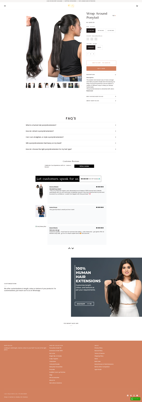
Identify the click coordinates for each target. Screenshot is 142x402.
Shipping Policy (99, 356)
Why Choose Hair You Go (94, 96)
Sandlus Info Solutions (22, 397)
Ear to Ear (52, 353)
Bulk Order (98, 361)
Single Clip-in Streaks (55, 356)
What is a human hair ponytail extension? (41, 125)
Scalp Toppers (53, 359)
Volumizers (52, 361)
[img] (84, 179)
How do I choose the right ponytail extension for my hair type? (49, 149)
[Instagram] (134, 395)
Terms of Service (100, 353)
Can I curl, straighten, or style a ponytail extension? (45, 137)
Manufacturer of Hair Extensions (104, 364)
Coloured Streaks (54, 364)
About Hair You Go (92, 101)
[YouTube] (137, 395)
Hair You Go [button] (8, 345)
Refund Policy (98, 350)
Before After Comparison (102, 367)
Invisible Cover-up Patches (57, 372)
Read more (89, 91)
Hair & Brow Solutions (55, 383)
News (96, 359)
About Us (52, 380)
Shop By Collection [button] (56, 345)
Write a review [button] (84, 166)
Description (90, 74)
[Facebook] (128, 395)
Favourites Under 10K (55, 348)
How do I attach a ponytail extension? (40, 131)
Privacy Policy (98, 348)
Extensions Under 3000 (56, 350)
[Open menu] (6, 6)
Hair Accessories (54, 377)
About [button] (97, 345)
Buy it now (101, 68)
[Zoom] (28, 79)
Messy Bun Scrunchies (55, 367)
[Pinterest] (131, 395)
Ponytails (52, 369)
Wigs (50, 375)
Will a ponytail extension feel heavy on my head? (44, 143)
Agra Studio (98, 369)
